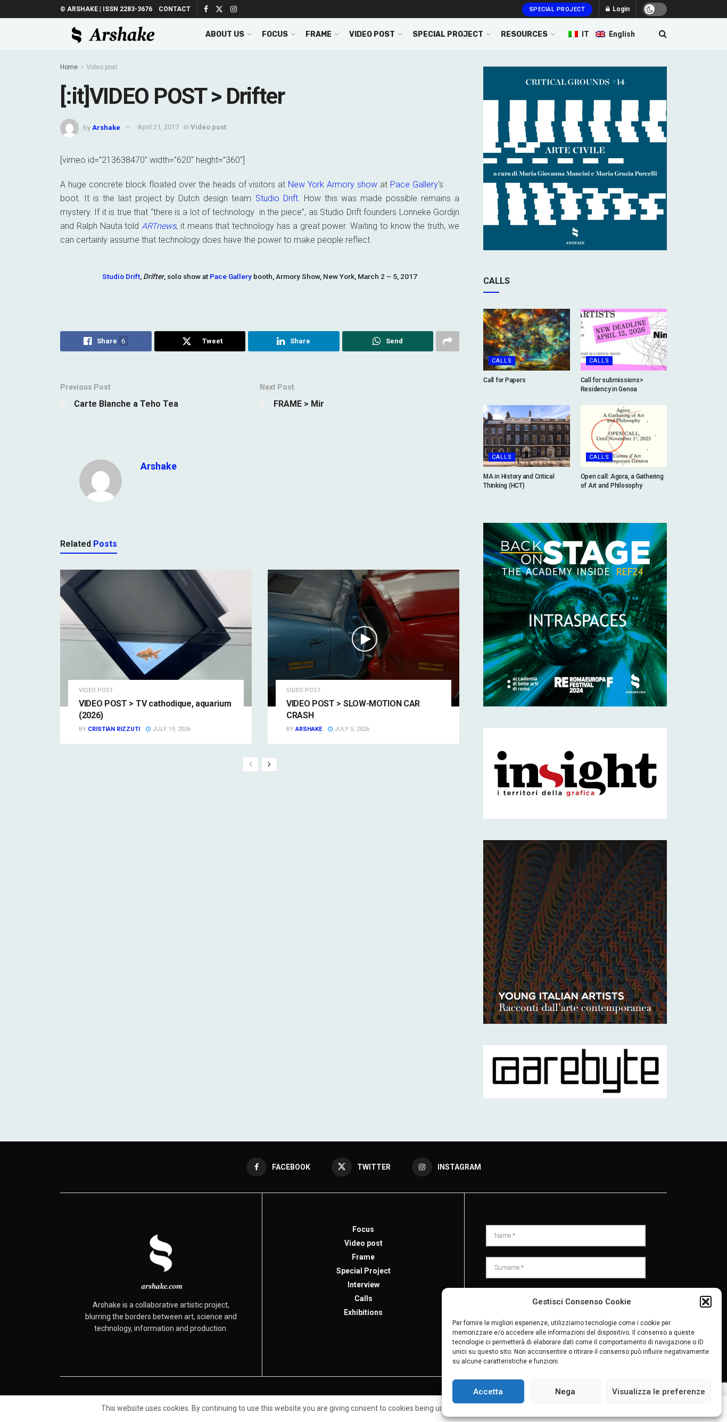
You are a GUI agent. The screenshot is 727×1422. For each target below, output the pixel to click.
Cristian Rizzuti (114, 729)
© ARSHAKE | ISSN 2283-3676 (106, 9)
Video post (102, 67)
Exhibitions (363, 1312)
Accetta (488, 1391)
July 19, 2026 (171, 729)
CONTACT (175, 9)
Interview (363, 1284)
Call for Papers (504, 380)
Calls (502, 360)
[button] (705, 1301)
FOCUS (275, 34)
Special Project (557, 9)
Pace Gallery (414, 184)
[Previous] (251, 764)
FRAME (318, 34)
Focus (363, 1229)
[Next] (269, 764)
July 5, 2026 (351, 729)
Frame (363, 1257)
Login (620, 9)
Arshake (106, 127)
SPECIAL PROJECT (447, 34)
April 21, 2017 (158, 127)
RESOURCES (524, 34)
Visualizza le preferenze (658, 1391)
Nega (565, 1391)
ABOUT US (224, 34)
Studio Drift (276, 198)
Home (69, 67)
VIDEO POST (372, 34)
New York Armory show (334, 184)
